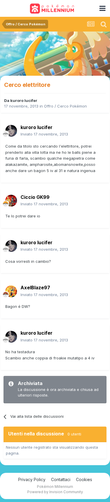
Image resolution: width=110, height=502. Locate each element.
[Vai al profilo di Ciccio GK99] (11, 201)
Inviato (44, 134)
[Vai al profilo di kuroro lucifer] (11, 131)
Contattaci (60, 479)
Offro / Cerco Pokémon (65, 106)
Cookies (84, 479)
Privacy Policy (31, 479)
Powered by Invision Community (55, 492)
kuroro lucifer (23, 100)
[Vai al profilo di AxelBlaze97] (11, 291)
